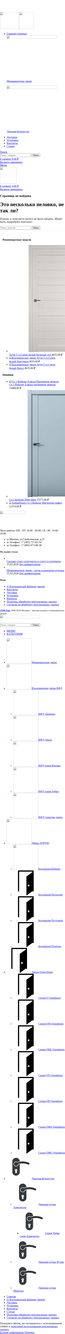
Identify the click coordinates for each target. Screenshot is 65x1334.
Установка (12, 595)
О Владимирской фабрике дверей (26, 586)
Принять (29, 1332)
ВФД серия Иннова (49, 765)
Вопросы (12, 598)
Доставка (12, 592)
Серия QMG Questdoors (51, 1152)
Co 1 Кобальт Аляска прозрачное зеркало (32, 384)
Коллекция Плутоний (50, 920)
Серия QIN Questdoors (51, 1023)
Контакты (12, 589)
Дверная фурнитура (18, 131)
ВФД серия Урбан (48, 791)
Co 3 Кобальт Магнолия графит (44, 502)
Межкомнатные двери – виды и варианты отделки (35, 570)
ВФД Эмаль (45, 739)
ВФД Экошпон (46, 714)
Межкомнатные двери (19, 81)
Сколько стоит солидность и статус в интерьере (34, 561)
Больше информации (12, 1332)
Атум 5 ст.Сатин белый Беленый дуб (30, 354)
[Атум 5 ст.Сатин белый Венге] (23, 364)
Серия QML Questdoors (51, 1049)
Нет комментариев (29, 564)
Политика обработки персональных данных (32, 601)
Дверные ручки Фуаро (51, 1262)
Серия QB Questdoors (50, 1101)
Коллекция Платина (49, 946)
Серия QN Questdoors (50, 1075)
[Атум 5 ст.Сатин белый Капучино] (23, 357)
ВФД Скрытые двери (50, 817)
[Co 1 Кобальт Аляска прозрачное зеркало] (34, 381)
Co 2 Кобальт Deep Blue (23, 499)
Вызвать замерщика (11, 162)
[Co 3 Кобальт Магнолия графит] (17, 502)
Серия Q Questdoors (49, 997)
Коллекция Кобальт (49, 868)
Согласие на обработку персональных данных (33, 604)
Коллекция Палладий (50, 894)
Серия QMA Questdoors (51, 1127)
